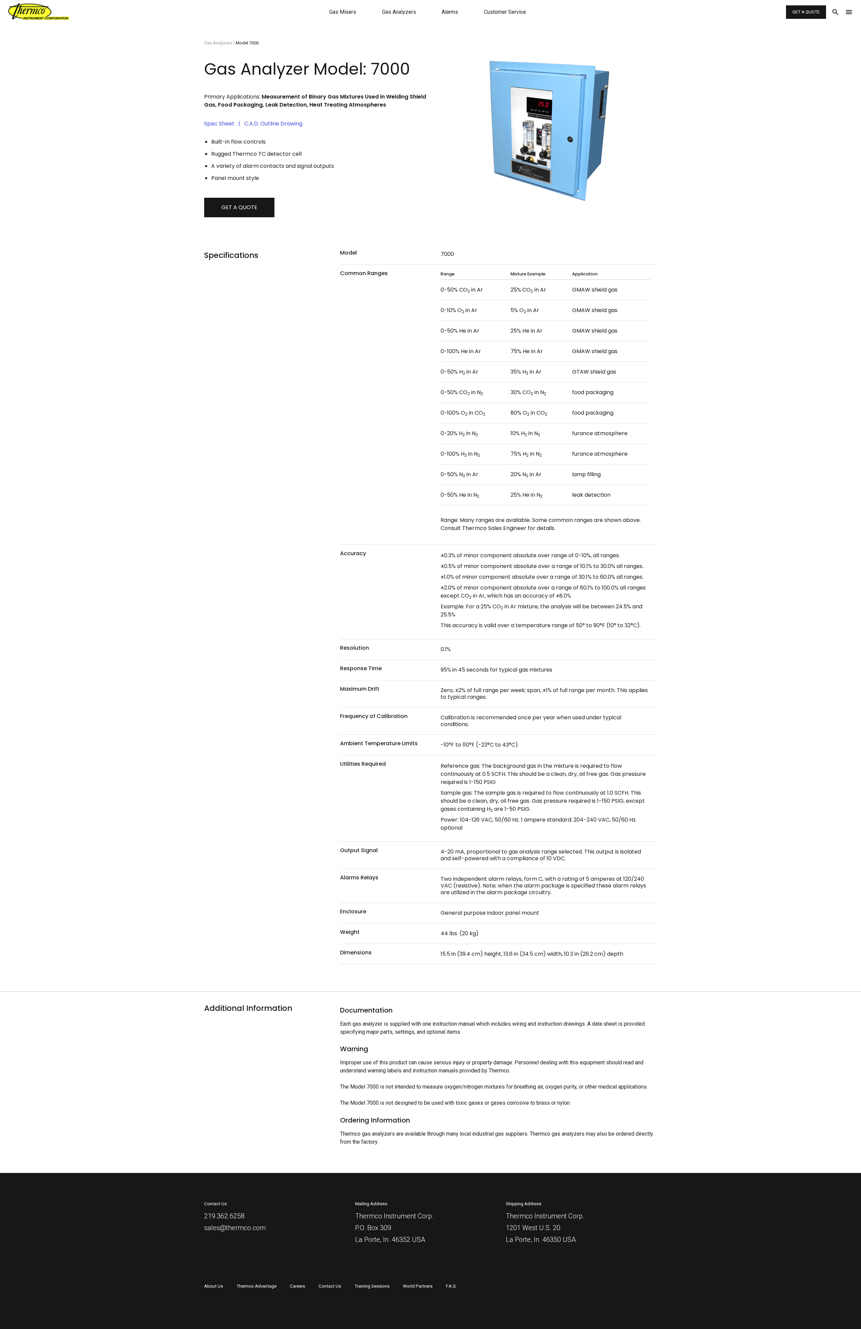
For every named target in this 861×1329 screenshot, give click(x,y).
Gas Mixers (342, 12)
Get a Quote (806, 11)
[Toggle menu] (850, 12)
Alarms (450, 12)
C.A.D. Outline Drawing (273, 123)
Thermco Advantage (256, 1286)
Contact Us (330, 1286)
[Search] (832, 12)
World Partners (418, 1286)
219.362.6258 (224, 1216)
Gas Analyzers (399, 12)
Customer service (505, 12)
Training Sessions (371, 1286)
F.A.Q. (451, 1286)
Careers (297, 1286)
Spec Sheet (219, 123)
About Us (213, 1286)
